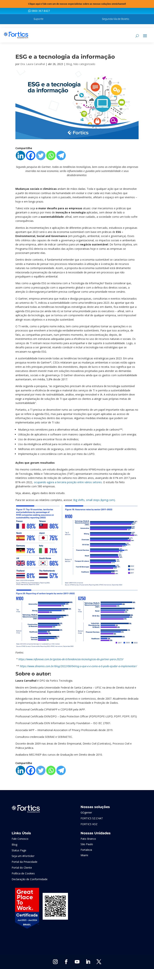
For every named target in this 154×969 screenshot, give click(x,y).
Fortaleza (86, 850)
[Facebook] (30, 155)
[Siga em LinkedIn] (88, 962)
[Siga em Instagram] (55, 962)
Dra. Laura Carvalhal (32, 64)
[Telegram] (61, 155)
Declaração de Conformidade (30, 879)
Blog (69, 64)
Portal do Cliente (22, 867)
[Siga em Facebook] (66, 962)
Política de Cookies (23, 873)
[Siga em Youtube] (77, 962)
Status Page (19, 850)
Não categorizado (84, 64)
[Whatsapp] (51, 155)
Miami (84, 855)
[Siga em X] (98, 962)
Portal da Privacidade (24, 862)
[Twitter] (40, 155)
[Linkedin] (20, 155)
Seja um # (23, 856)
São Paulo (87, 844)
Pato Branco (88, 838)
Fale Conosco (20, 838)
